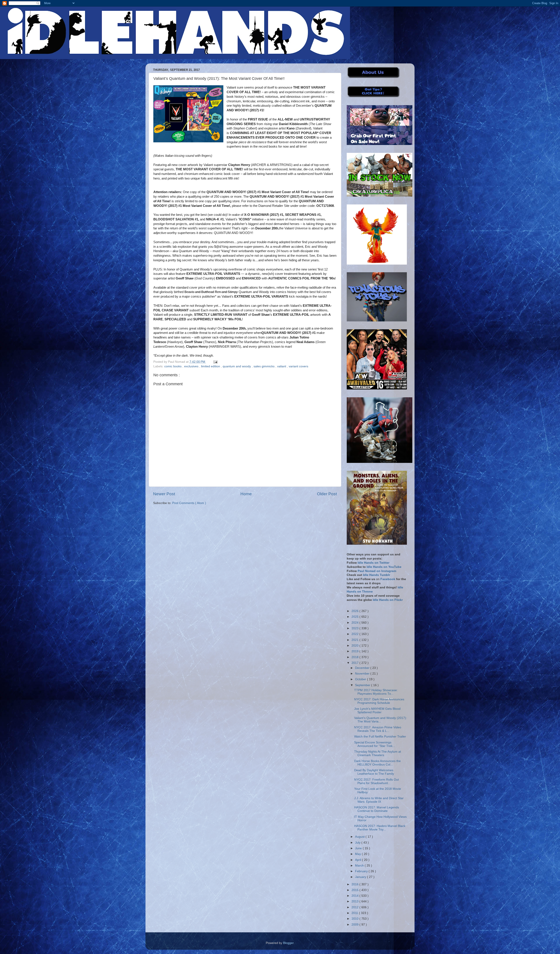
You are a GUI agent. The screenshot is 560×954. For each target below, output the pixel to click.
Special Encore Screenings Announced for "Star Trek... (374, 744)
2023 (355, 628)
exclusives (191, 366)
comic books (173, 366)
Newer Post (164, 494)
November (362, 673)
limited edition (211, 366)
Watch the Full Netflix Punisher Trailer (380, 736)
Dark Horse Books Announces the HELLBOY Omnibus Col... (377, 762)
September (363, 685)
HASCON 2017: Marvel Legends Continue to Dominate (376, 809)
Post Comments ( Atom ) (189, 503)
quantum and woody (237, 366)
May (358, 854)
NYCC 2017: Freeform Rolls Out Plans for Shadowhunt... (376, 781)
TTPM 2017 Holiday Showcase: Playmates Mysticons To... (376, 692)
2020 (355, 645)
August (360, 836)
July (358, 842)
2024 (355, 622)
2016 (355, 884)
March (360, 865)
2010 (355, 918)
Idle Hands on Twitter (373, 562)
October (361, 679)
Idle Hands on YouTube (384, 567)
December (362, 668)
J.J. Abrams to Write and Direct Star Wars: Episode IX (379, 800)
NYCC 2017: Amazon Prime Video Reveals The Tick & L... (377, 729)
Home (246, 494)
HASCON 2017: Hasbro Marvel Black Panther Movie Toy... (379, 827)
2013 (355, 901)
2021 (355, 640)
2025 (355, 616)
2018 (355, 657)
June (359, 848)
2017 (355, 662)
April (358, 860)
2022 (355, 634)
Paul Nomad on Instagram (377, 571)
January (361, 877)
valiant (282, 366)
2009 (355, 924)
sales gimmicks (264, 366)
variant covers (298, 366)
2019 (355, 651)
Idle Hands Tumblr (376, 575)
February (362, 871)
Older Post (327, 494)
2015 (355, 890)
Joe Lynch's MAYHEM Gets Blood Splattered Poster (377, 710)
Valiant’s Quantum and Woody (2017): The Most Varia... (380, 719)
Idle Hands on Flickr (388, 600)
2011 (355, 913)
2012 (355, 907)
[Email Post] (214, 361)
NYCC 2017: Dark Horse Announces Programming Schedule (379, 701)
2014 (355, 895)
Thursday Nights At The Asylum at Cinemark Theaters (377, 753)
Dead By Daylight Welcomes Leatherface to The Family (374, 772)
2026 (355, 611)
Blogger (288, 943)
